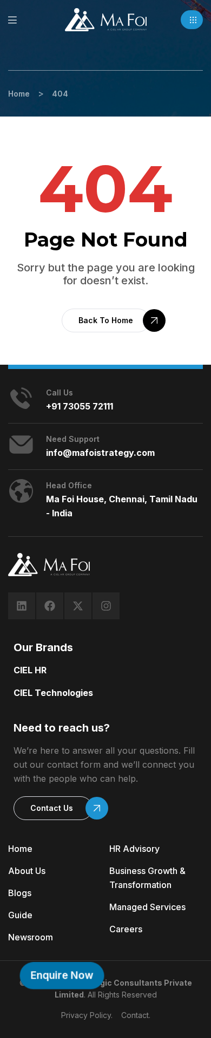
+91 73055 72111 (79, 406)
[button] (192, 19)
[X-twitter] (77, 605)
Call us (59, 392)
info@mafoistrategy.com (100, 452)
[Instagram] (106, 605)
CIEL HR (30, 670)
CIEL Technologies (53, 692)
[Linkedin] (21, 605)
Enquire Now (61, 975)
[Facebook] (49, 605)
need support (73, 438)
